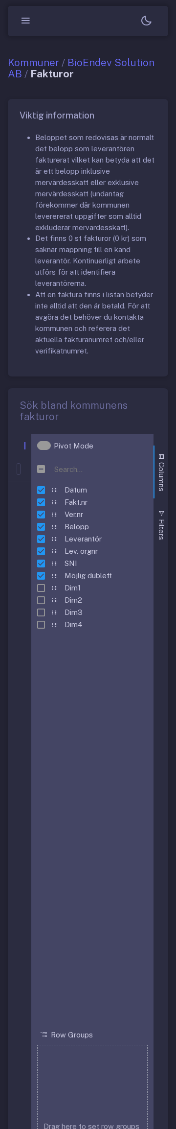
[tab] (161, 472)
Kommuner (33, 62)
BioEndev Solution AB (81, 68)
